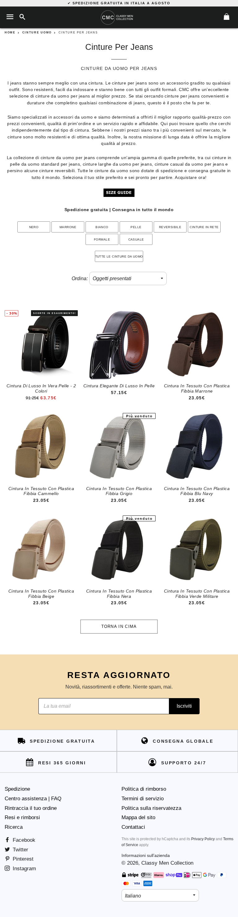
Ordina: (80, 278)
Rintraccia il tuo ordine (31, 808)
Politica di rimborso (143, 789)
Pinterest (22, 859)
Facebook (23, 840)
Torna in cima (119, 626)
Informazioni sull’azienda (145, 855)
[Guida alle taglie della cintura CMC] (119, 195)
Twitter (19, 850)
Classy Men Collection (167, 863)
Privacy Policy (203, 839)
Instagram (23, 868)
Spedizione (17, 789)
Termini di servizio (142, 799)
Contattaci (133, 827)
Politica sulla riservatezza (151, 808)
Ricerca (14, 827)
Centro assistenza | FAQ (33, 799)
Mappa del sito (138, 817)
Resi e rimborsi (22, 817)
